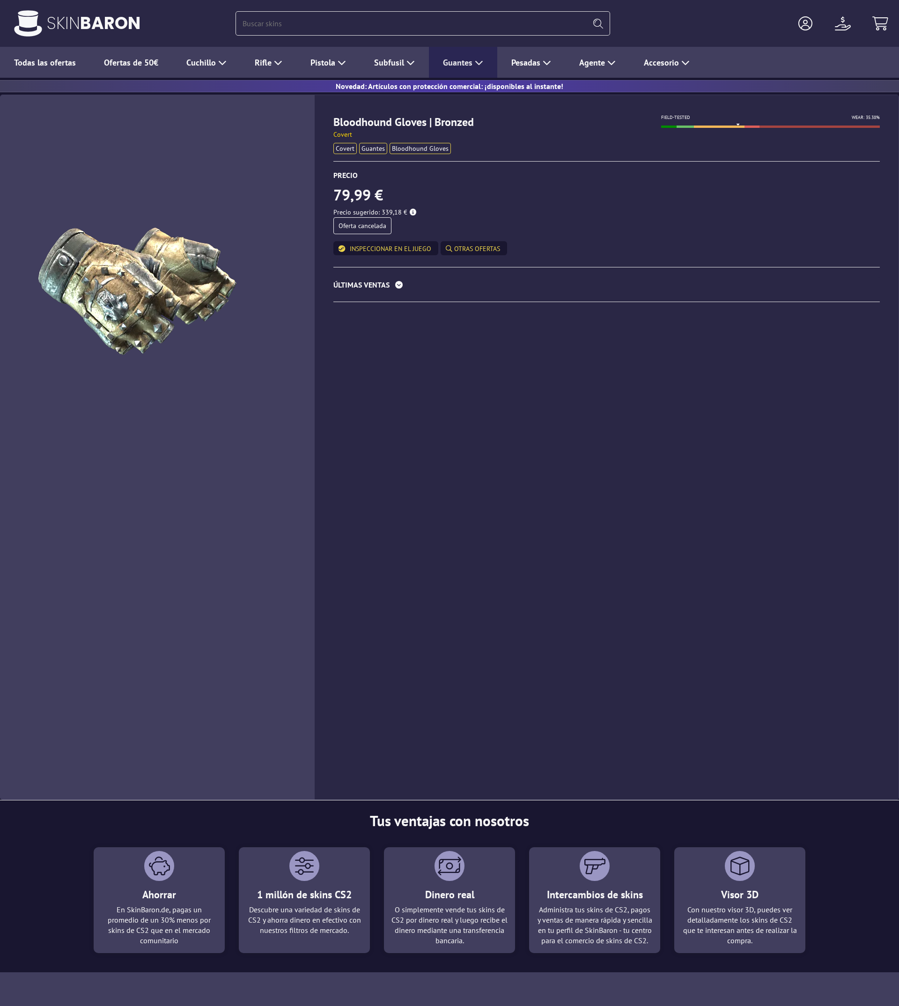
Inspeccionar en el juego (390, 248)
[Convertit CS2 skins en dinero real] (28, 23)
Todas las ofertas (45, 62)
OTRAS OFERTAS (476, 248)
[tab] (606, 287)
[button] (805, 23)
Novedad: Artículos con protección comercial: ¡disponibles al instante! (449, 86)
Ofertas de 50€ (131, 62)
